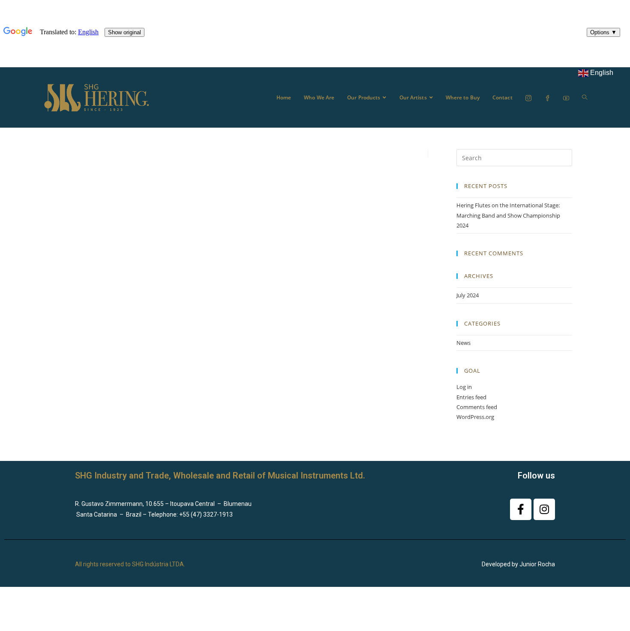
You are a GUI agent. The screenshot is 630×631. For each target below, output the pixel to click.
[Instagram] (544, 509)
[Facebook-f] (520, 509)
